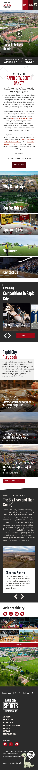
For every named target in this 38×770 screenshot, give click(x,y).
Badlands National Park (12, 142)
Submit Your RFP (31, 4)
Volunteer (10, 250)
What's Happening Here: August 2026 (16, 468)
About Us (7, 717)
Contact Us (10, 272)
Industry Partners (11, 725)
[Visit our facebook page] (5, 614)
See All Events (25, 336)
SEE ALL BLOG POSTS (14, 480)
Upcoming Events (15, 229)
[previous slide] (5, 336)
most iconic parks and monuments (22, 118)
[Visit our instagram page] (11, 614)
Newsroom (8, 723)
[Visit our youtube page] (17, 614)
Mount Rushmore (28, 139)
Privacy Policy (9, 734)
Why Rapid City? (14, 186)
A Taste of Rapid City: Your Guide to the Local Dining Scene (18, 403)
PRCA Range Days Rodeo (15, 325)
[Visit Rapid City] (7, 5)
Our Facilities (12, 207)
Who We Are (19, 165)
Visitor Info (24, 4)
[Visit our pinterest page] (22, 614)
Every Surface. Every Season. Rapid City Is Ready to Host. (15, 435)
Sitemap (6, 731)
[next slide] (10, 336)
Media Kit (7, 728)
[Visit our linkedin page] (11, 744)
